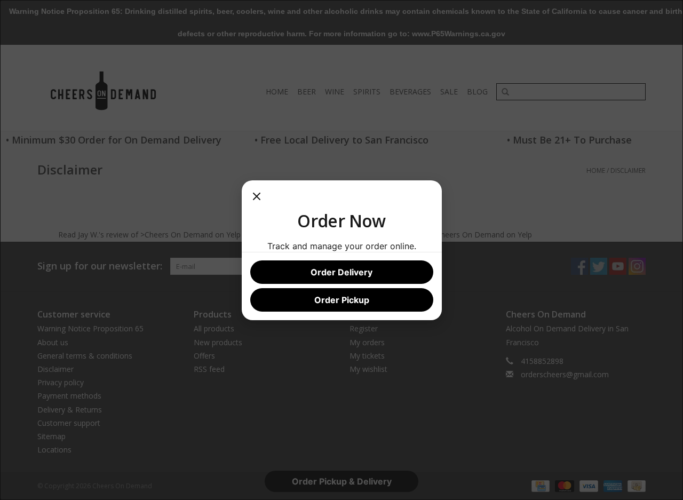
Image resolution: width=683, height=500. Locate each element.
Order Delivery (341, 272)
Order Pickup (341, 300)
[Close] (256, 199)
